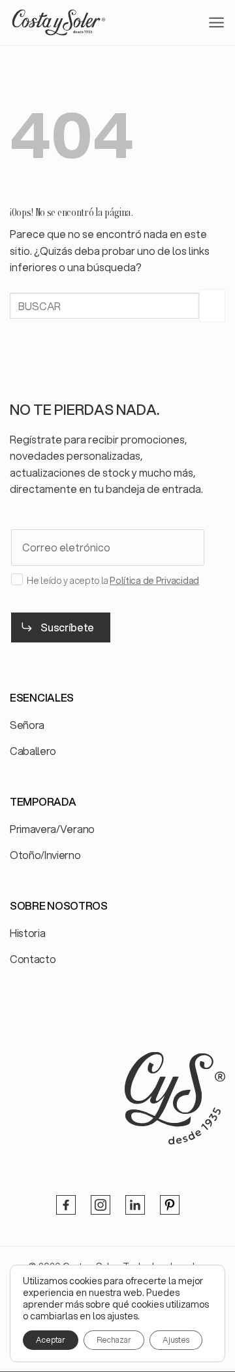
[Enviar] (212, 306)
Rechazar (114, 1339)
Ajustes (176, 1339)
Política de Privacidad (154, 580)
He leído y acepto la (113, 580)
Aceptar (50, 1339)
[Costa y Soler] (59, 22)
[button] (216, 22)
